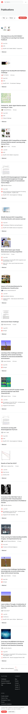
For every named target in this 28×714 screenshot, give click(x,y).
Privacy (2, 702)
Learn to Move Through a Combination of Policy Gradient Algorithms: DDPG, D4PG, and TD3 (13, 606)
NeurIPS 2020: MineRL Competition (11, 154)
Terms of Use (4, 698)
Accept (4, 711)
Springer (5, 330)
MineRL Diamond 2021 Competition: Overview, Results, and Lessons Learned (13, 218)
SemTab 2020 (6, 474)
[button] (3, 52)
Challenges (3, 679)
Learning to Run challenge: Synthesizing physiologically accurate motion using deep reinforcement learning (13, 571)
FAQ (2, 685)
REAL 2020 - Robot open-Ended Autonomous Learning (13, 264)
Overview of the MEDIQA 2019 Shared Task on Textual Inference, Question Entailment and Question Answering (12, 643)
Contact (17, 683)
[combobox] (13, 2)
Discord (17, 689)
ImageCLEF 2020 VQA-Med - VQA (10, 514)
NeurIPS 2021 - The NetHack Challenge (11, 83)
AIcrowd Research (5, 681)
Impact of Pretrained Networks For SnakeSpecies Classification (11, 287)
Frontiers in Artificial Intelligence (10, 547)
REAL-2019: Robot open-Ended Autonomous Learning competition (11, 250)
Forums (16, 681)
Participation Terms (5, 700)
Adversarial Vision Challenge (10, 321)
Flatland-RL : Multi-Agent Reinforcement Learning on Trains (13, 106)
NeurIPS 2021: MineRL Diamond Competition (13, 227)
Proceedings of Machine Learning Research (12, 225)
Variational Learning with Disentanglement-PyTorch (9, 428)
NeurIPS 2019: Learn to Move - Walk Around (12, 619)
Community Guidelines (6, 704)
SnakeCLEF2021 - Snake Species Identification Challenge (13, 299)
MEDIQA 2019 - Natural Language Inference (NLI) (14, 657)
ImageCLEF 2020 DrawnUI (8, 405)
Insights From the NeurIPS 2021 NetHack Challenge (13, 71)
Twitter (16, 687)
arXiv (4, 46)
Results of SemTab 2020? (9, 463)
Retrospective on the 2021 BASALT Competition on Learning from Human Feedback (12, 37)
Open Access (6, 472)
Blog (16, 679)
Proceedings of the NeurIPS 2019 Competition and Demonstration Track (14, 260)
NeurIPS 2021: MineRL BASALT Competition (12, 48)
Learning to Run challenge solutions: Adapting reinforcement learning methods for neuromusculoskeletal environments (12, 355)
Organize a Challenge (6, 683)
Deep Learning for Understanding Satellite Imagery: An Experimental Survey (14, 538)
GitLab (16, 685)
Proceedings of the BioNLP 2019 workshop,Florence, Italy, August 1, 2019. (15, 655)
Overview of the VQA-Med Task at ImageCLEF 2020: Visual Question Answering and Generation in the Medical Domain (13, 499)
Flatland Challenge (7, 118)
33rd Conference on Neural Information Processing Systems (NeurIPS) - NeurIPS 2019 (14, 192)
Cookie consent (4, 696)
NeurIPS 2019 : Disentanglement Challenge (12, 194)
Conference (5, 616)
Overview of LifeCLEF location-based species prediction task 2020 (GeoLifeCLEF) (12, 391)
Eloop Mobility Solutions (8, 296)
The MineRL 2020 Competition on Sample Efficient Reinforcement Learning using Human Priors (13, 142)
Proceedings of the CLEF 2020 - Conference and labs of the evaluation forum (14, 403)
